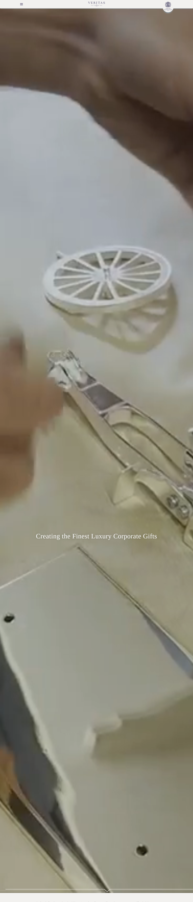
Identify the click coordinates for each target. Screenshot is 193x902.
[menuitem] (21, 4)
